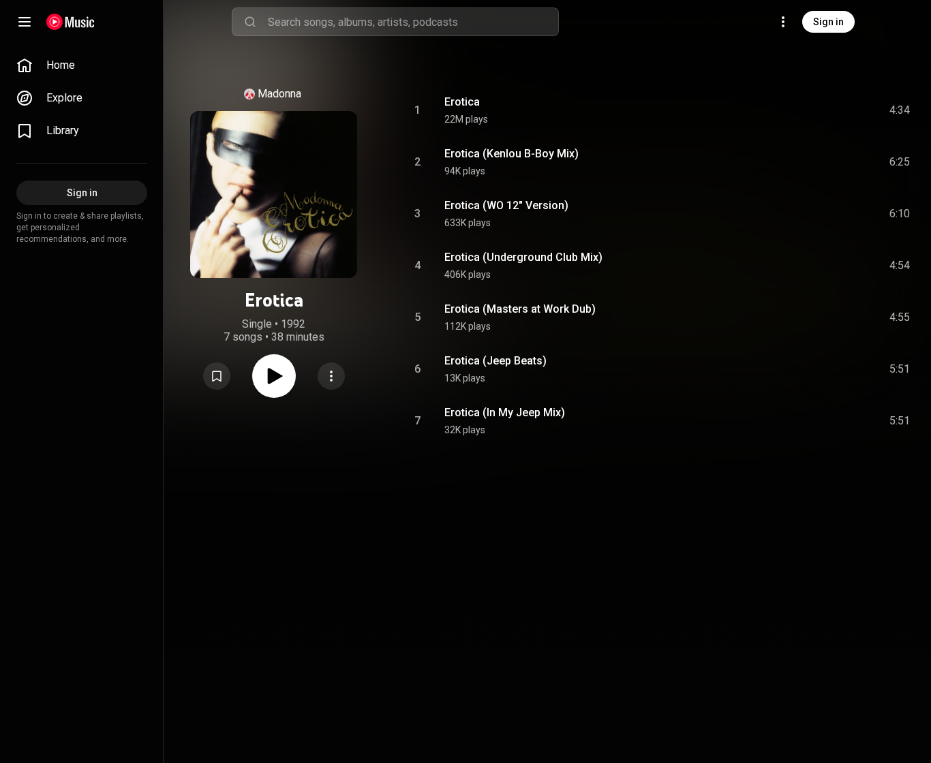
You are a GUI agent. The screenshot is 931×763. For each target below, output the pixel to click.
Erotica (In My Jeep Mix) (504, 412)
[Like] (796, 110)
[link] (81, 65)
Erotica (462, 101)
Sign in (828, 21)
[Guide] (24, 22)
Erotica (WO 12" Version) (506, 205)
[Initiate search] (250, 22)
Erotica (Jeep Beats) (495, 360)
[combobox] (413, 21)
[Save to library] (217, 376)
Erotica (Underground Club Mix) (523, 257)
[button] (216, 376)
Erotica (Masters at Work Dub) (520, 308)
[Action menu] (331, 376)
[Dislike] (822, 110)
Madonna (279, 93)
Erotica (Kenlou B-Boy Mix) (511, 153)
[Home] (70, 22)
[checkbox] (900, 110)
